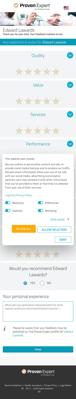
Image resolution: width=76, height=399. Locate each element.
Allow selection (54, 229)
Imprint (9, 195)
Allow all (23, 229)
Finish (38, 349)
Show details (57, 219)
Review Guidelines (13, 385)
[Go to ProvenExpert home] (32, 9)
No (49, 283)
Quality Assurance (33, 385)
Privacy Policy (24, 195)
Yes (32, 283)
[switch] (40, 202)
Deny (63, 239)
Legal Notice (65, 385)
